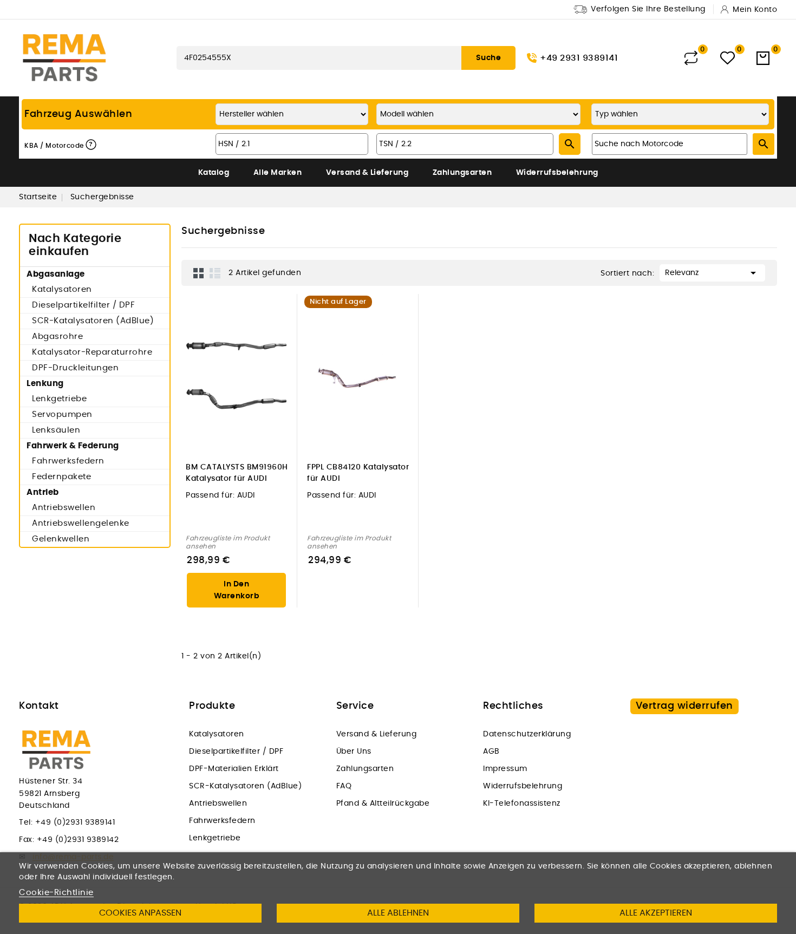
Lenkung (45, 384)
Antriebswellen (63, 508)
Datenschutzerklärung (527, 734)
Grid (198, 272)
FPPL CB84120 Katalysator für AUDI (358, 472)
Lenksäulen (56, 430)
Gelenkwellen (60, 539)
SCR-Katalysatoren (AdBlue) (93, 321)
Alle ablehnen (398, 913)
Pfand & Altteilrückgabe (383, 803)
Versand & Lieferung (367, 173)
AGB (491, 751)
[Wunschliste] (727, 58)
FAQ (344, 786)
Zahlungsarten (462, 173)
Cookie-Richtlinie (56, 893)
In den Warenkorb (236, 590)
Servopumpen (62, 414)
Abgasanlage (56, 274)
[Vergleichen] (691, 58)
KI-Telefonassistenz (521, 803)
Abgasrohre (57, 336)
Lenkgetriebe (59, 399)
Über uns (353, 751)
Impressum (505, 769)
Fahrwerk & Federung (73, 446)
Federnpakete (61, 477)
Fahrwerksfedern (68, 461)
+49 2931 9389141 (579, 58)
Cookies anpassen (140, 913)
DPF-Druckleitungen (75, 368)
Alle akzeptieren (655, 913)
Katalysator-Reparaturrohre (92, 352)
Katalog (214, 173)
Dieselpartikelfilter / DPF (83, 305)
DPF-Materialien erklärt (234, 769)
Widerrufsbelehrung (557, 173)
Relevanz (712, 272)
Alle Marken (277, 173)
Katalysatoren (62, 289)
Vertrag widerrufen (684, 706)
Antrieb (43, 492)
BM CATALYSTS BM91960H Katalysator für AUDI (237, 472)
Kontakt (39, 706)
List (215, 272)
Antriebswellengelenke (80, 523)
